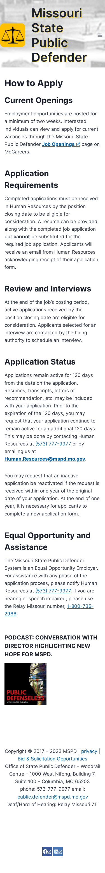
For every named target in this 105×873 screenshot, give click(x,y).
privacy (89, 751)
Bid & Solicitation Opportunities (52, 759)
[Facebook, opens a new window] (47, 851)
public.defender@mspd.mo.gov (52, 797)
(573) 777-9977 (53, 444)
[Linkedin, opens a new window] (58, 851)
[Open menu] (100, 35)
